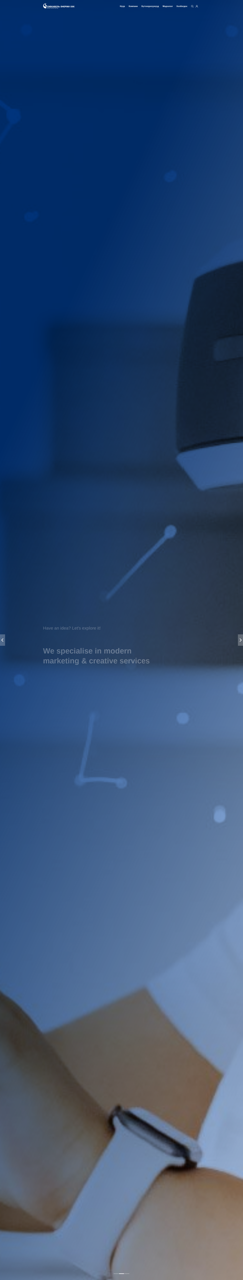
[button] (116, 1273)
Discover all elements (93, 662)
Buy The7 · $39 (58, 662)
